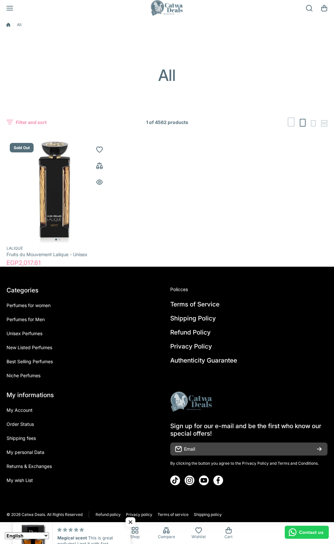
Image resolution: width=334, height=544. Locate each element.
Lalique (15, 248)
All (19, 24)
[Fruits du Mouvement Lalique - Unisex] (58, 191)
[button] (324, 8)
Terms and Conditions (298, 463)
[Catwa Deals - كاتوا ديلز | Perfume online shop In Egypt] (167, 8)
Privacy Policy (255, 463)
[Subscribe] (319, 449)
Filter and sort (31, 122)
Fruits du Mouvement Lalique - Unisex (47, 254)
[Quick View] (99, 182)
